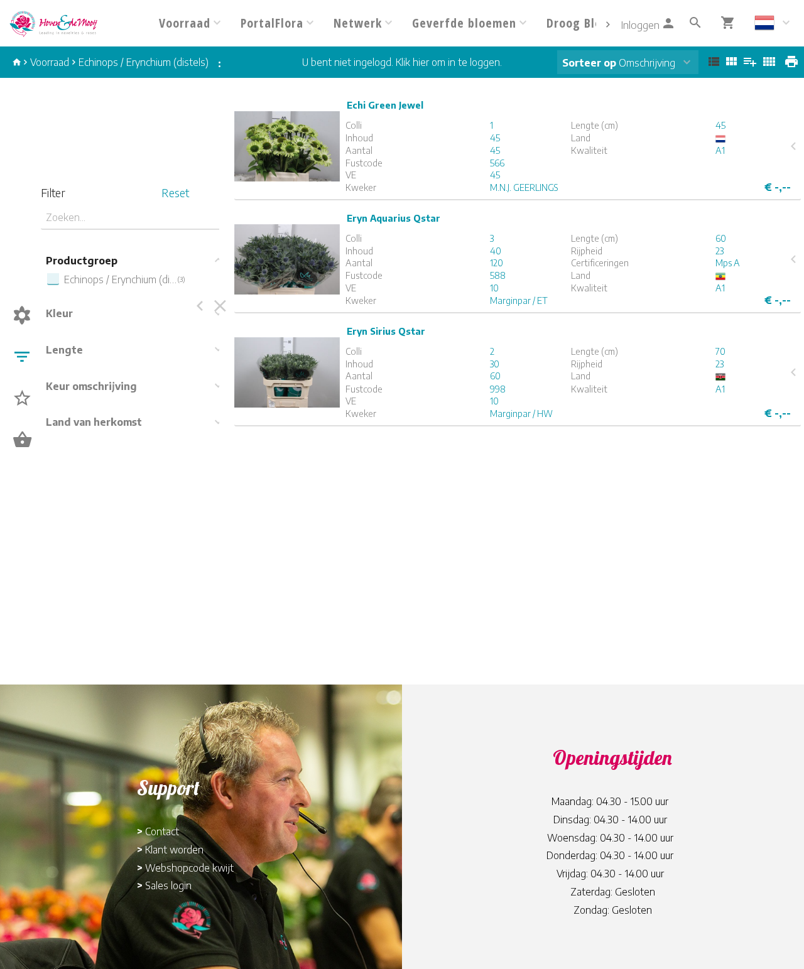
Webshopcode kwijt (189, 868)
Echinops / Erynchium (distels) (144, 62)
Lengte (64, 350)
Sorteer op (589, 63)
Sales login (168, 885)
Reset (175, 192)
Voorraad (49, 62)
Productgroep (81, 260)
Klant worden (174, 849)
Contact (162, 831)
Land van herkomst (94, 422)
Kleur (59, 313)
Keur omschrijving (91, 386)
